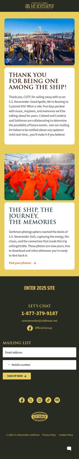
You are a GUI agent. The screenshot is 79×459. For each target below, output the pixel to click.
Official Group (43, 328)
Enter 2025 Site (39, 288)
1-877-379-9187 (39, 313)
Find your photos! (20, 263)
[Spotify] (57, 400)
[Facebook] (23, 400)
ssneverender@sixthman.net (39, 321)
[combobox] (7, 364)
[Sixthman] (39, 416)
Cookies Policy (66, 434)
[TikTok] (49, 400)
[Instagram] (41, 400)
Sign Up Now (14, 376)
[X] (32, 400)
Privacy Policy (49, 434)
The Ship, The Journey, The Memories (32, 216)
